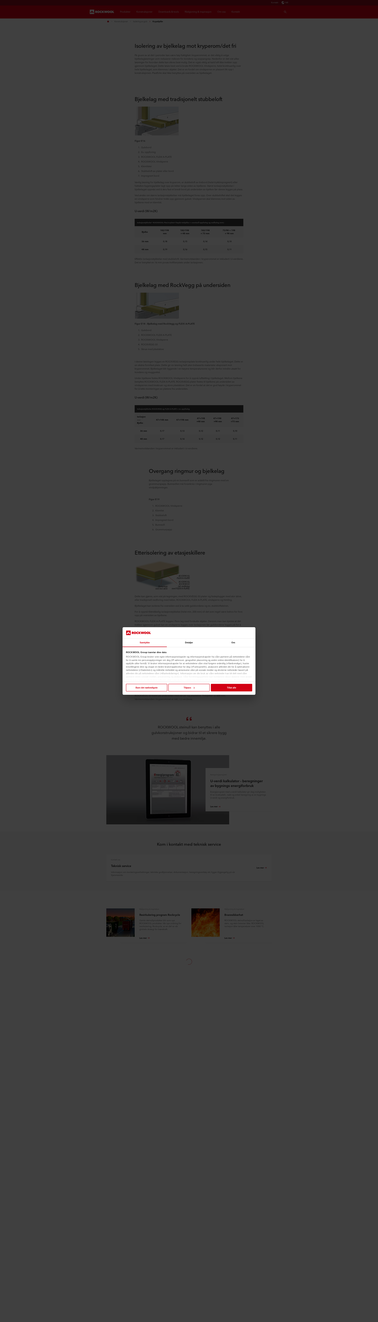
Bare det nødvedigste (147, 687)
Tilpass (187, 687)
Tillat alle (231, 687)
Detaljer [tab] (189, 642)
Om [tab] (233, 642)
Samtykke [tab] (145, 642)
